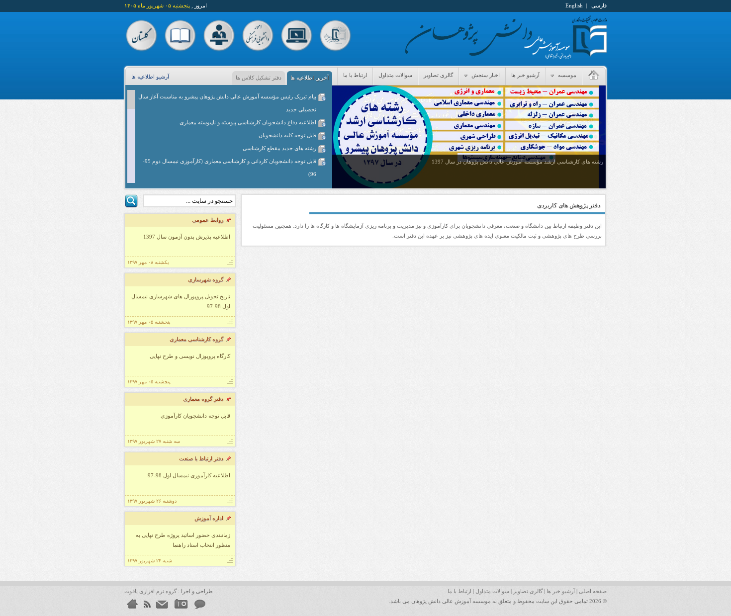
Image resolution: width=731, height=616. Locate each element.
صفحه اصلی (593, 591)
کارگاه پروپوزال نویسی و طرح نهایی (190, 356)
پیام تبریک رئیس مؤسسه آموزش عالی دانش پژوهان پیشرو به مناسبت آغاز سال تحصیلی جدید (227, 102)
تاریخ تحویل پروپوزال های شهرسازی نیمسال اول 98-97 (180, 301)
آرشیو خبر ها (525, 75)
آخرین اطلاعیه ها (309, 78)
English (574, 5)
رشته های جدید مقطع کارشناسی (279, 148)
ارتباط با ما (355, 75)
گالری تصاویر (438, 75)
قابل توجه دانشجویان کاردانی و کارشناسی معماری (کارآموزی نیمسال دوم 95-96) (229, 167)
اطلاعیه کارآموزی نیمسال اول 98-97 (189, 475)
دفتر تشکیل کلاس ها (258, 78)
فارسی (599, 5)
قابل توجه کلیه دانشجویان (287, 135)
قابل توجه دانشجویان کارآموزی (195, 416)
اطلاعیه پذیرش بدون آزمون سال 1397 (186, 237)
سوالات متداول (395, 75)
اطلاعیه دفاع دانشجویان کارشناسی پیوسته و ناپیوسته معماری (248, 122)
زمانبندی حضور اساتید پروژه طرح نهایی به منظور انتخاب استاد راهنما (183, 540)
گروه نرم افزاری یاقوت (150, 591)
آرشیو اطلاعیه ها (150, 77)
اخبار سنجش (485, 75)
